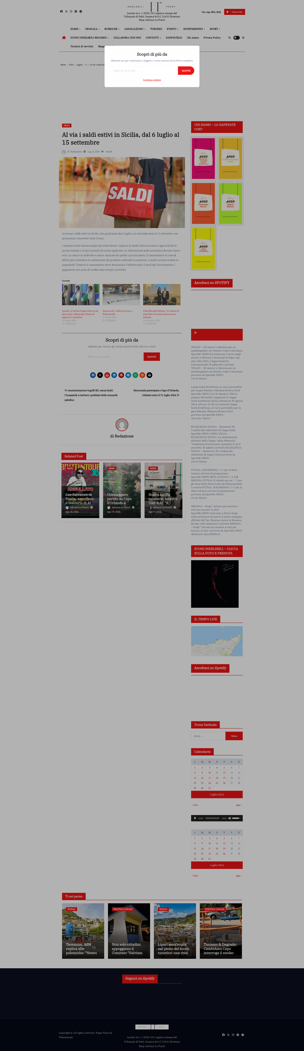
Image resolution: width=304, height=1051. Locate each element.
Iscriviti (186, 70)
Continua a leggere (152, 79)
